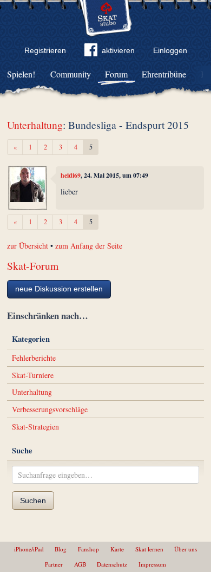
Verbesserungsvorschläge (50, 409)
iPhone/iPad (29, 549)
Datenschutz (112, 564)
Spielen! (21, 74)
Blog (61, 549)
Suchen (33, 500)
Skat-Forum (32, 265)
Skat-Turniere (33, 375)
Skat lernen (149, 549)
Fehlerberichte (34, 358)
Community (70, 74)
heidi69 (71, 175)
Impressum (152, 564)
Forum (116, 74)
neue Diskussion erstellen (59, 288)
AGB (80, 564)
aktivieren (118, 50)
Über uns (185, 549)
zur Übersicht (27, 245)
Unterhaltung (35, 125)
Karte (117, 549)
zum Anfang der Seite (88, 245)
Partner (54, 564)
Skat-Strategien (35, 426)
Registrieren (45, 50)
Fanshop (88, 549)
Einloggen (170, 50)
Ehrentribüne (164, 74)
